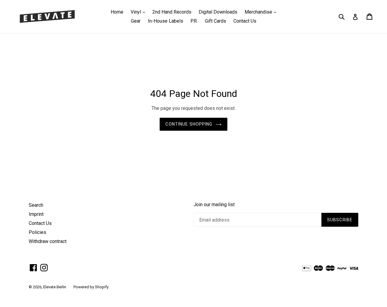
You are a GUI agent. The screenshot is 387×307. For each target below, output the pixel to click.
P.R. (194, 21)
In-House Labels (165, 21)
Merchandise (262, 12)
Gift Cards (215, 21)
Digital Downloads (218, 12)
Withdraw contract (48, 241)
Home (117, 12)
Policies (37, 232)
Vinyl (139, 12)
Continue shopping (188, 124)
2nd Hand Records (171, 12)
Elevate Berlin (54, 287)
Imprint (36, 214)
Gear (136, 21)
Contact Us (244, 21)
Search (36, 205)
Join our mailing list (214, 204)
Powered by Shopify (91, 287)
